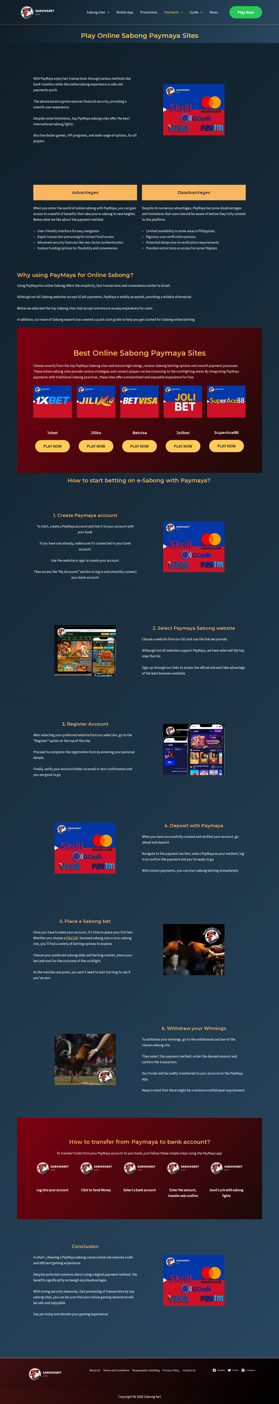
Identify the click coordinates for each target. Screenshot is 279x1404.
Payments (171, 12)
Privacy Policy (171, 1370)
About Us (94, 1370)
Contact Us (189, 1370)
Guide (194, 12)
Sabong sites (95, 12)
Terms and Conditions (116, 1370)
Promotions (148, 12)
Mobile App (124, 12)
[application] (107, 12)
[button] (245, 12)
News (214, 12)
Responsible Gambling (146, 1370)
